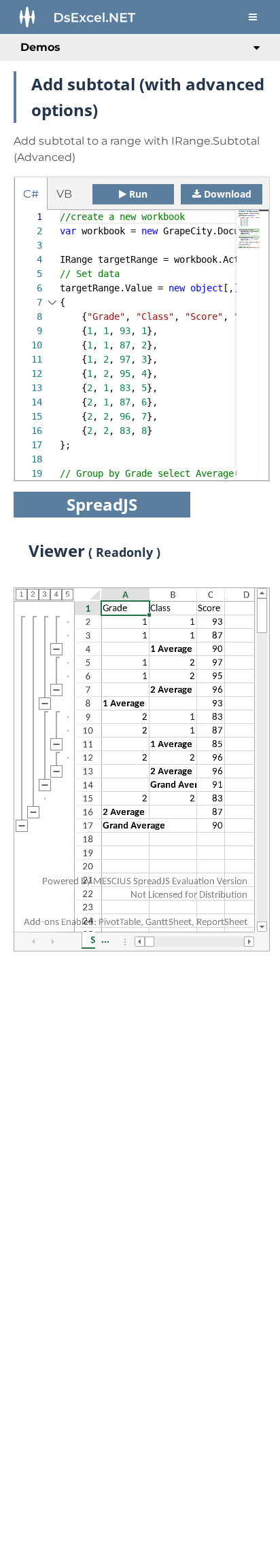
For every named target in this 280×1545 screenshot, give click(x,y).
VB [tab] (64, 193)
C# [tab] (31, 193)
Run (138, 193)
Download (227, 193)
